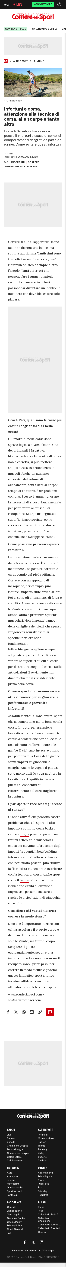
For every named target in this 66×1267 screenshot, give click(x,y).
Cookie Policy (14, 1221)
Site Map (43, 1191)
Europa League (15, 1149)
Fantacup (12, 1194)
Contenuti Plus (15, 28)
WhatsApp (48, 1250)
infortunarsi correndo (21, 166)
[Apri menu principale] (6, 4)
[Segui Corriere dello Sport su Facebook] (25, 1242)
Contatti (11, 1207)
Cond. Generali (15, 1229)
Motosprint (13, 1183)
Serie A (11, 1138)
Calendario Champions (44, 1220)
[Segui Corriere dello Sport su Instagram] (41, 1242)
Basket (42, 1141)
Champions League (17, 1145)
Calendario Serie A (44, 29)
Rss (40, 1187)
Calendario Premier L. (49, 1228)
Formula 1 (43, 1134)
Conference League (18, 1153)
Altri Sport (20, 61)
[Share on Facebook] (8, 1012)
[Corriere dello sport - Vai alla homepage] (33, 17)
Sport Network (15, 1191)
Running (38, 61)
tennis (24, 880)
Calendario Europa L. (49, 1224)
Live (19, 4)
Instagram (30, 1250)
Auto (9, 1172)
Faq (9, 1232)
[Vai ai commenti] (50, 1012)
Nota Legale (13, 1214)
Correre (33, 162)
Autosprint (13, 1176)
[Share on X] (16, 1012)
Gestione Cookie (16, 1218)
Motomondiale (46, 1138)
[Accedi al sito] (59, 4)
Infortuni (18, 162)
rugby (24, 834)
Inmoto (11, 1180)
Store (41, 1180)
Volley (41, 1153)
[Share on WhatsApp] (24, 1012)
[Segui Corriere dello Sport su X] (33, 1242)
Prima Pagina (45, 1176)
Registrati (43, 1194)
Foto (40, 1210)
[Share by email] (32, 1012)
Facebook (17, 1250)
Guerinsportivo (15, 1187)
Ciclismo (42, 1160)
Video (41, 1207)
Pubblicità (43, 1183)
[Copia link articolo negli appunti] (40, 1012)
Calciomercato (15, 1160)
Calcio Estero (14, 1156)
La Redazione (14, 1210)
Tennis (41, 1145)
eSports (42, 1156)
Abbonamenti (45, 1172)
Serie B (11, 1141)
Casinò (42, 1232)
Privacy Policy (14, 1225)
